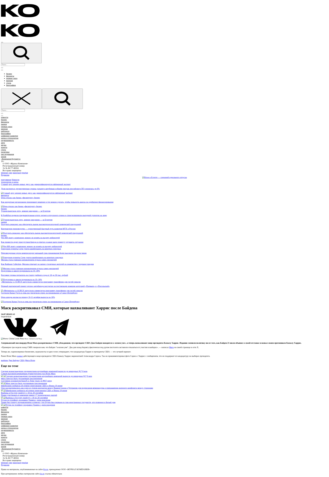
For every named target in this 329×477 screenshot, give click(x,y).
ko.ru (42, 474)
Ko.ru (45, 469)
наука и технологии (9, 138)
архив (3, 157)
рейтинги (5, 131)
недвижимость (7, 140)
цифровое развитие (9, 136)
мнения (9, 81)
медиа (3, 145)
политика (5, 152)
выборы (4, 360)
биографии (11, 85)
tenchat (25, 173)
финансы (10, 76)
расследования (7, 154)
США (22, 360)
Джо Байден (13, 360)
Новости (15, 180)
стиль (8, 83)
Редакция (5, 175)
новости (4, 117)
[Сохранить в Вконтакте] (20, 336)
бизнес (9, 74)
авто (3, 143)
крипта (4, 147)
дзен (10, 173)
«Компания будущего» (11, 159)
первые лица (11, 78)
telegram (4, 173)
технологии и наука (9, 182)
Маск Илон (30, 360)
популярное (6, 180)
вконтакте (17, 173)
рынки (4, 124)
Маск (171, 347)
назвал (20, 356)
